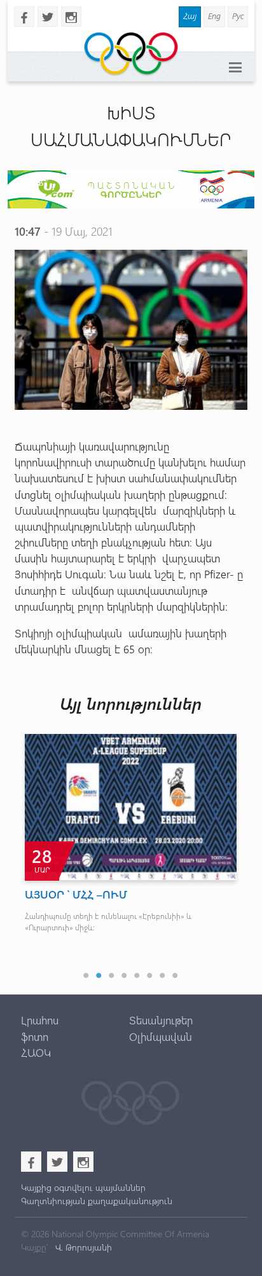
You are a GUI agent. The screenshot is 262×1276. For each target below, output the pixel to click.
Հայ (190, 15)
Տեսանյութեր (161, 1020)
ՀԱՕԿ (36, 1052)
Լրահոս (40, 1020)
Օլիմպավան (160, 1036)
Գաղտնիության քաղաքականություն (96, 1201)
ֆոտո (34, 1036)
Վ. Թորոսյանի (82, 1247)
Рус (238, 15)
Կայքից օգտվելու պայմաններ (83, 1187)
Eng (214, 15)
